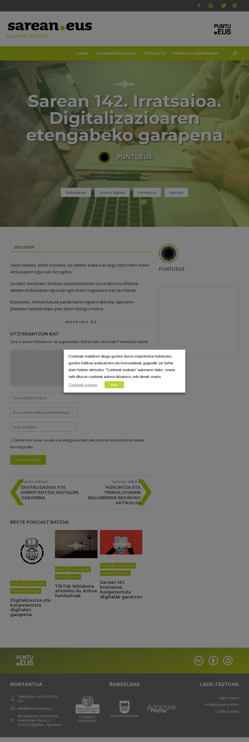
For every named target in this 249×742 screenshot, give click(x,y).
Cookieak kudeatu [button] (83, 384)
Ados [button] (114, 384)
